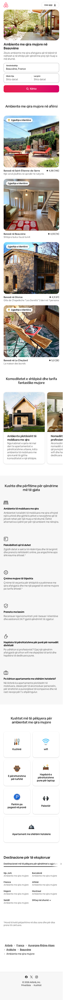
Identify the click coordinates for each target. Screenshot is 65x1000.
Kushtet (38, 985)
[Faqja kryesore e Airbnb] (6, 5)
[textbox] (17, 79)
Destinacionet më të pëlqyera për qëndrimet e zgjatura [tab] (31, 863)
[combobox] (31, 69)
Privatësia (26, 985)
